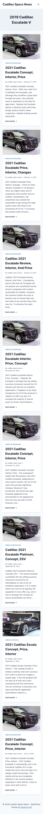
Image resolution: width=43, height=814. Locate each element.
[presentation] (21, 46)
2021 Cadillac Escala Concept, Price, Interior (20, 649)
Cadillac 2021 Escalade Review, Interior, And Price (18, 263)
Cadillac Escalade (13, 63)
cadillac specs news (14, 82)
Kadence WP (26, 807)
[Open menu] (38, 4)
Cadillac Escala (12, 640)
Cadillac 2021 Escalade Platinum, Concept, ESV (19, 554)
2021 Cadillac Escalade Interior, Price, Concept (18, 358)
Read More (11, 121)
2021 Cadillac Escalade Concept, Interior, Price (19, 72)
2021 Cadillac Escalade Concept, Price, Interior (19, 744)
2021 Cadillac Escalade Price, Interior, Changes (18, 167)
